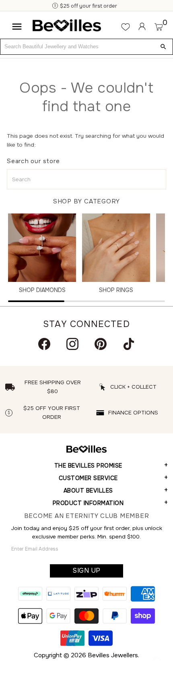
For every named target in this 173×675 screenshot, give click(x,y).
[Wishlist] (125, 26)
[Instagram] (72, 344)
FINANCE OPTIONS (133, 412)
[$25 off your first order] (55, 6)
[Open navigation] (17, 27)
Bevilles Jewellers (113, 655)
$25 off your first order (88, 6)
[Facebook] (44, 344)
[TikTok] (129, 344)
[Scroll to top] (157, 659)
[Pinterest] (101, 344)
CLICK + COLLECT (133, 386)
